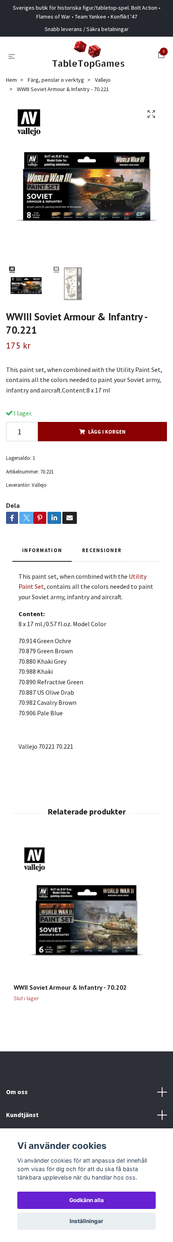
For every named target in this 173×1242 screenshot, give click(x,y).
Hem (11, 79)
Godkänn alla (86, 1200)
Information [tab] (42, 550)
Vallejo (103, 79)
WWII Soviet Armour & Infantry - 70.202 (70, 987)
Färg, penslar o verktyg (56, 79)
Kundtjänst (22, 1115)
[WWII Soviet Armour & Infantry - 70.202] (86, 910)
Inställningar (86, 1221)
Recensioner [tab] (102, 550)
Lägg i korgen (107, 431)
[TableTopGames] (88, 56)
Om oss (17, 1092)
